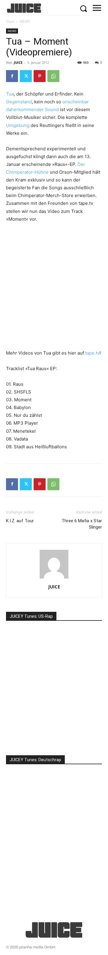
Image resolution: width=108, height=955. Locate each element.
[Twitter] (26, 76)
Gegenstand (19, 102)
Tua (10, 94)
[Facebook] (12, 76)
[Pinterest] (40, 76)
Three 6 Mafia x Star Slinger (82, 524)
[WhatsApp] (53, 76)
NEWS (25, 21)
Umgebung (17, 125)
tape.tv (92, 353)
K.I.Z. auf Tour (20, 520)
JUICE (18, 62)
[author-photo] (54, 578)
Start (10, 21)
